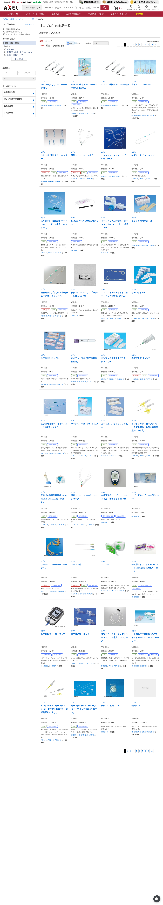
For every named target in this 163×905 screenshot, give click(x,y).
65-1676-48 (150, 115)
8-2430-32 (51, 105)
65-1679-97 (52, 666)
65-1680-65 (143, 245)
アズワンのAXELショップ (11, 19)
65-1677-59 (60, 453)
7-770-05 (117, 666)
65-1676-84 (74, 113)
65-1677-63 (120, 318)
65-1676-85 (82, 113)
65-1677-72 (82, 735)
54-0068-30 (60, 525)
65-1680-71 (112, 379)
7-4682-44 (58, 253)
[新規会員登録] (131, 7)
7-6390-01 (74, 250)
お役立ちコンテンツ (96, 14)
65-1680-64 (150, 245)
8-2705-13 (142, 179)
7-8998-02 (142, 456)
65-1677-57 (44, 453)
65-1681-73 (52, 384)
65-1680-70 (104, 379)
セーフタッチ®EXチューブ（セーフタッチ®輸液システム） (84, 708)
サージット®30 (138, 292)
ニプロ (43, 81)
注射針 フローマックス (143, 84)
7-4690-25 (58, 316)
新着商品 (55, 14)
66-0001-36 (74, 525)
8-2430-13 (104, 105)
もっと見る (19, 59)
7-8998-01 (135, 456)
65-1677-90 (104, 253)
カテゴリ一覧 (12, 14)
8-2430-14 (111, 105)
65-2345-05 (104, 591)
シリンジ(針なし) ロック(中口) (115, 84)
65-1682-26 (82, 456)
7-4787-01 (135, 379)
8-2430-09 (51, 181)
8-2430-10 (58, 181)
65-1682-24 (74, 456)
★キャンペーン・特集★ (35, 14)
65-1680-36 (74, 382)
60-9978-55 (135, 597)
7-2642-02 (81, 179)
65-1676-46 (135, 115)
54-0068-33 (52, 525)
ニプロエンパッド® (50, 358)
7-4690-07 (44, 316)
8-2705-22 (149, 179)
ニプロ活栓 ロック (80, 634)
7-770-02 (110, 666)
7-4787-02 (142, 379)
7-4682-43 (51, 253)
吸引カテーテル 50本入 (82, 155)
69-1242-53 (143, 732)
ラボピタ (105, 564)
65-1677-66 (112, 318)
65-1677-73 (90, 735)
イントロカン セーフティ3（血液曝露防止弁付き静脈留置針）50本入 (145, 427)
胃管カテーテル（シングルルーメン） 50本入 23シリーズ (114, 637)
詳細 (78, 43)
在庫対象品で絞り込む (14, 32)
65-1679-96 (44, 666)
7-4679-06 (81, 594)
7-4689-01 (104, 176)
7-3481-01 (44, 740)
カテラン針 (76, 564)
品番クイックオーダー (120, 14)
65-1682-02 (135, 318)
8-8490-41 (104, 522)
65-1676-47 (143, 115)
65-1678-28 (60, 591)
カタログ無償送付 (73, 14)
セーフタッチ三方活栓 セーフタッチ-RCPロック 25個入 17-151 (115, 224)
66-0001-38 (90, 525)
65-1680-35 (82, 382)
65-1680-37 (90, 382)
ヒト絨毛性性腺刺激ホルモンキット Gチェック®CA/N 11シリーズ (145, 637)
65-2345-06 (112, 591)
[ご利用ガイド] (146, 7)
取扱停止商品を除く (13, 29)
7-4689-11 (111, 176)
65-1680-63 (135, 245)
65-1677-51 (74, 663)
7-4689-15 (119, 176)
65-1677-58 (52, 453)
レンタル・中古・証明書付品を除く (19, 34)
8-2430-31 (58, 105)
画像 (71, 43)
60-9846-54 (143, 666)
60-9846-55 (135, 666)
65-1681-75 (112, 456)
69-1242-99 (135, 732)
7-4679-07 (88, 594)
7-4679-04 (74, 594)
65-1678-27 (52, 591)
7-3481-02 (51, 740)
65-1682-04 (143, 318)
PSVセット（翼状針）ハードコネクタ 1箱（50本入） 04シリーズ (54, 224)
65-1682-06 (150, 318)
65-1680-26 (135, 517)
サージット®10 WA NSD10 (84, 424)
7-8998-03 (149, 456)
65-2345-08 (120, 591)
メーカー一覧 (29, 19)
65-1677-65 (104, 318)
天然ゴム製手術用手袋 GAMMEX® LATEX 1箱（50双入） (54, 498)
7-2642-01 (74, 179)
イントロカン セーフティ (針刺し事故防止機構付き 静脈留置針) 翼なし (54, 708)
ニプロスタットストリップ (53, 634)
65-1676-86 (90, 113)
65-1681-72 (60, 384)
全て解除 (28, 24)
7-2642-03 (88, 179)
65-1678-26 (44, 591)
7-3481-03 (58, 740)
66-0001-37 (82, 525)
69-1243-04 (104, 732)
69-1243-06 (74, 315)
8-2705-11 (135, 179)
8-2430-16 (119, 105)
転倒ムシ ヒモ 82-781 (110, 705)
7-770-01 (104, 666)
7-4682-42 (44, 253)
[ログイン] (138, 7)
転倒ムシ (136, 705)
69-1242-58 (150, 732)
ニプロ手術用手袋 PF (142, 221)
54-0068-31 (44, 525)
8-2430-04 (44, 181)
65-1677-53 (90, 663)
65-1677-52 (82, 663)
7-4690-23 (51, 316)
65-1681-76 (104, 456)
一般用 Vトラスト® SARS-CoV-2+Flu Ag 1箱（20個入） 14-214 (145, 567)
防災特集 (139, 14)
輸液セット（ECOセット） (144, 155)
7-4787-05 (149, 379)
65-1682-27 (90, 456)
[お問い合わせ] (155, 7)
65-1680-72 (120, 379)
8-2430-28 (44, 105)
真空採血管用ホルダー (142, 358)
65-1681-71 (44, 384)
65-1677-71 (74, 735)
